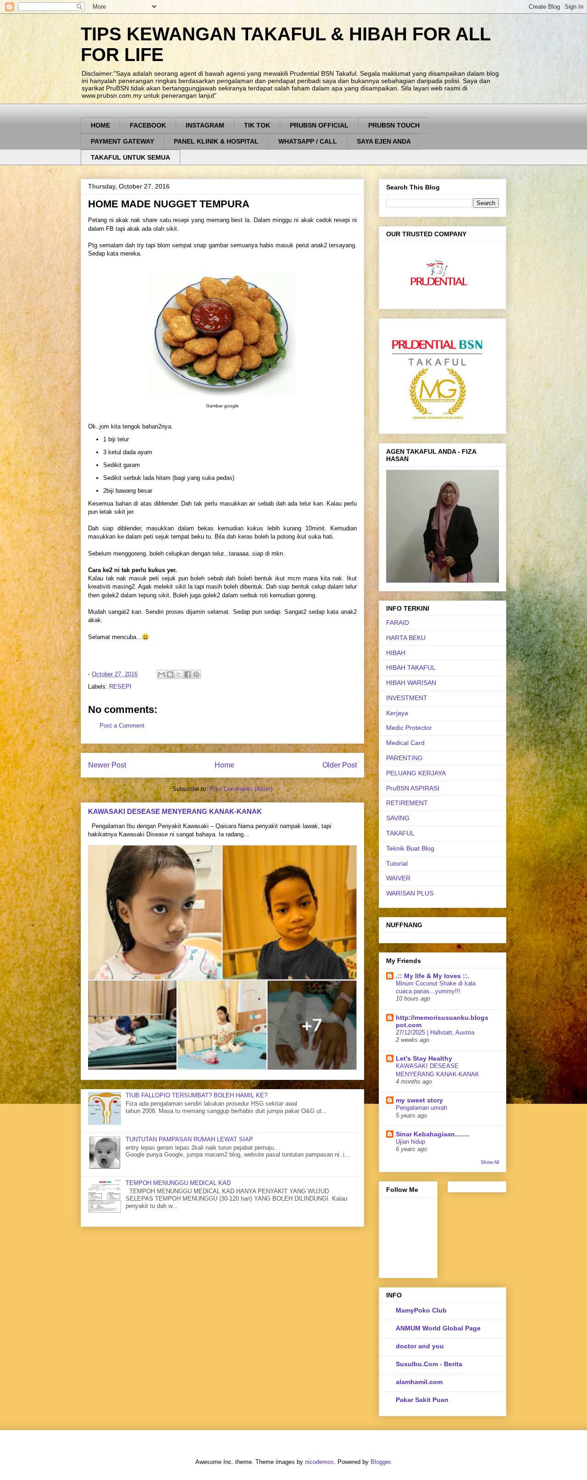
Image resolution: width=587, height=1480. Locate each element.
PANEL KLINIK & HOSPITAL (216, 141)
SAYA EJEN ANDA (384, 141)
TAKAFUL (400, 833)
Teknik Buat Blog (410, 848)
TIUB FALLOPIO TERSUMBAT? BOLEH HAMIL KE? (196, 1095)
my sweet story (419, 1100)
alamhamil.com (419, 1381)
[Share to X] (178, 674)
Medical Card (405, 742)
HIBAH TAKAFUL (411, 667)
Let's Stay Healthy (424, 1058)
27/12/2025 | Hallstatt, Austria (435, 1032)
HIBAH (395, 653)
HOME (100, 125)
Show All (490, 1162)
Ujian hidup (410, 1141)
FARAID (397, 622)
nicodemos (319, 1461)
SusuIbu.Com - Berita (429, 1364)
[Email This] (161, 674)
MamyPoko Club (421, 1310)
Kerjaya (397, 713)
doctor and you (420, 1346)
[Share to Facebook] (187, 674)
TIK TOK (257, 125)
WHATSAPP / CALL (307, 141)
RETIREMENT (407, 803)
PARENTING (404, 758)
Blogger (380, 1461)
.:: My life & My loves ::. (432, 975)
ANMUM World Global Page (438, 1328)
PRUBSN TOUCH (394, 125)
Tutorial (397, 863)
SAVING (398, 818)
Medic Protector (409, 727)
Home (224, 765)
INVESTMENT (406, 697)
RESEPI (120, 686)
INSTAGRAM (205, 125)
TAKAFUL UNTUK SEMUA (130, 157)
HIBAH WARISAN (411, 682)
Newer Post (107, 765)
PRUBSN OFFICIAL (319, 125)
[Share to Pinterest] (196, 674)
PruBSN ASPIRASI (412, 788)
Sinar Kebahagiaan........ (433, 1134)
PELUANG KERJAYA (416, 773)
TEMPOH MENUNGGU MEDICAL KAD (178, 1183)
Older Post (339, 765)
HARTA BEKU (406, 637)
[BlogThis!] (170, 674)
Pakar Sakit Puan (422, 1399)
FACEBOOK (148, 125)
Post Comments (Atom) (241, 788)
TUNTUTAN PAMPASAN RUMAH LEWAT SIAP (189, 1139)
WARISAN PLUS (409, 893)
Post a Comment (122, 725)
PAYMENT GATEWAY (122, 141)
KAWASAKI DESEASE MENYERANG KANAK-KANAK (175, 811)
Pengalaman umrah (421, 1107)
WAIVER (398, 878)
